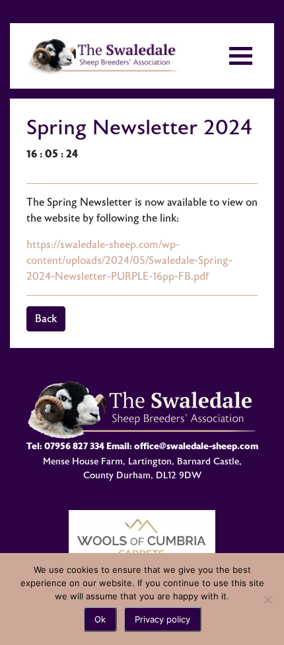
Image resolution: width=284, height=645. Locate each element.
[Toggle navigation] (241, 56)
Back (46, 318)
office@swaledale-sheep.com (196, 446)
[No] (267, 599)
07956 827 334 (74, 446)
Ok (100, 619)
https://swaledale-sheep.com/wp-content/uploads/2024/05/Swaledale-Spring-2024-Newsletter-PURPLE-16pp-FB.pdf (129, 260)
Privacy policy (162, 619)
